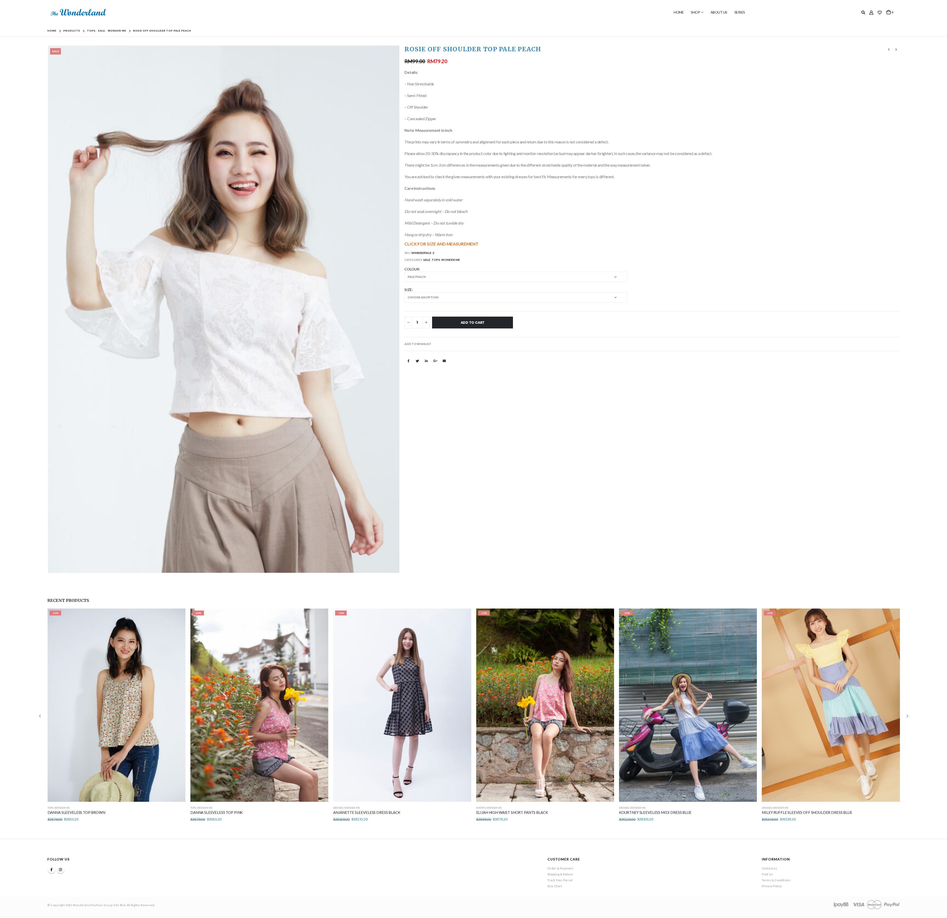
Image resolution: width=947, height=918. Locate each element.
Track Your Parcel (560, 880)
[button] (417, 344)
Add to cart (473, 322)
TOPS (436, 260)
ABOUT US (718, 12)
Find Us (767, 874)
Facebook (408, 361)
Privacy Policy (772, 886)
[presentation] (48, 309)
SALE (426, 260)
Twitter (417, 361)
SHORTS (480, 807)
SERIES (739, 12)
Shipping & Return (560, 874)
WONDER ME (450, 260)
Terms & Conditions (776, 880)
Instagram (60, 869)
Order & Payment (560, 868)
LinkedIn (426, 361)
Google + (435, 361)
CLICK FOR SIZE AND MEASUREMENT (441, 244)
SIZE (408, 289)
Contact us (769, 868)
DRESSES (338, 807)
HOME (679, 12)
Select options (177, 616)
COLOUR (411, 269)
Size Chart (554, 886)
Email (444, 361)
